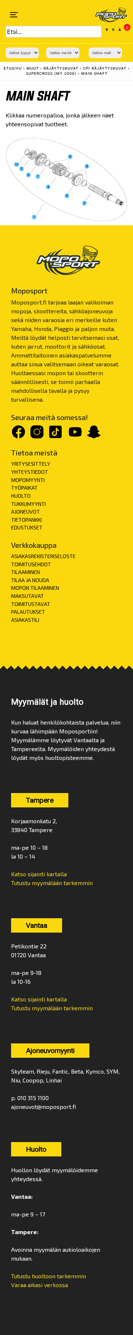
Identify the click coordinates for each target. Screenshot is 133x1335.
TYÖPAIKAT (24, 488)
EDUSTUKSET (26, 527)
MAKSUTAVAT (27, 596)
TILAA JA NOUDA (30, 580)
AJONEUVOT (25, 511)
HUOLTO (21, 496)
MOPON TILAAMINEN (35, 588)
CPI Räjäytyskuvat (104, 68)
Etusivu (13, 68)
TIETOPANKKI (26, 520)
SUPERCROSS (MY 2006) (51, 73)
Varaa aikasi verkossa (39, 1284)
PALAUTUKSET (28, 612)
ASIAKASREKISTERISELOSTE (43, 556)
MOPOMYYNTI (28, 480)
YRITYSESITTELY (30, 464)
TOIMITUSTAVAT (30, 604)
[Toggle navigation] (14, 14)
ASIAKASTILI (25, 620)
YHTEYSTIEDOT (29, 472)
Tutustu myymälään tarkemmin (52, 882)
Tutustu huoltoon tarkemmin (48, 1275)
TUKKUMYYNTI (28, 504)
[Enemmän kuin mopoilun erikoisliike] (106, 15)
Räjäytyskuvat (61, 68)
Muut (33, 68)
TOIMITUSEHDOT (31, 564)
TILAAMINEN (25, 572)
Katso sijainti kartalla (39, 873)
